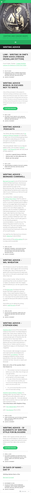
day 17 (12, 486)
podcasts (20, 165)
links (6, 417)
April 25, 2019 (8, 246)
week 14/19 (11, 458)
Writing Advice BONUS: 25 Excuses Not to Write (13, 85)
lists (18, 116)
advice (6, 312)
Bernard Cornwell (8, 181)
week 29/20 (23, 74)
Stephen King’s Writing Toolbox (12, 392)
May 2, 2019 (7, 114)
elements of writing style (18, 455)
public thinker (15, 72)
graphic (7, 457)
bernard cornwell (10, 248)
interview (7, 72)
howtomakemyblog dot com (18, 457)
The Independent (11, 406)
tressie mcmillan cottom (12, 74)
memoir (23, 116)
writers (7, 75)
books (24, 248)
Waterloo (9, 236)
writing (12, 75)
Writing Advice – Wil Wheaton (12, 261)
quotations (18, 417)
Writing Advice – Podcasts (12, 128)
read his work (11, 305)
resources (23, 72)
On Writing (14, 354)
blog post (10, 289)
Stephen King (7, 330)
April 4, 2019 (8, 454)
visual (6, 458)
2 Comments (8, 168)
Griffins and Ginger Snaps (15, 36)
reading (15, 312)
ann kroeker (8, 165)
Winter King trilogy (10, 199)
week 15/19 (20, 312)
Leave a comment (9, 77)
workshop (14, 117)
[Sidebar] (1, 1)
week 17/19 (12, 251)
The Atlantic (9, 410)
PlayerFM (13, 149)
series (25, 165)
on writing (11, 417)
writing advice (19, 75)
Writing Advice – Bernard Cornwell (14, 175)
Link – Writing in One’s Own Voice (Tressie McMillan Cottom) (15, 56)
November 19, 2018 (9, 483)
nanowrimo (21, 486)
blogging (7, 455)
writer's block (21, 117)
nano (15, 486)
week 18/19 (7, 117)
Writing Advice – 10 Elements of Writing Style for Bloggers (15, 430)
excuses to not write (11, 116)
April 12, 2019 (8, 415)
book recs (19, 248)
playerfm (15, 165)
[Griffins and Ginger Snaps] (15, 18)
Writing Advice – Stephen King (12, 324)
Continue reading (10, 108)
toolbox (10, 418)
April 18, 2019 (8, 311)
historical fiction (10, 249)
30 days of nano (9, 484)
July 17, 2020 (8, 71)
